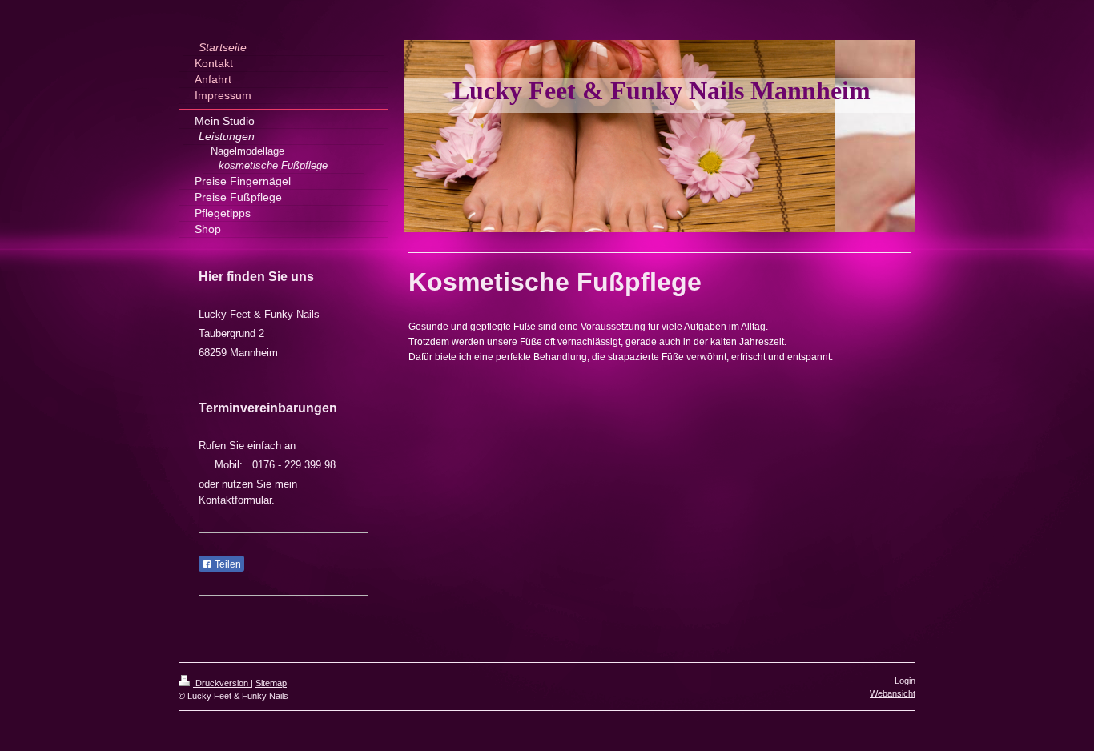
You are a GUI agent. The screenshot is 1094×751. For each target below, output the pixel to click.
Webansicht (892, 693)
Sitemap (271, 683)
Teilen (226, 564)
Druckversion (222, 683)
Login (905, 680)
